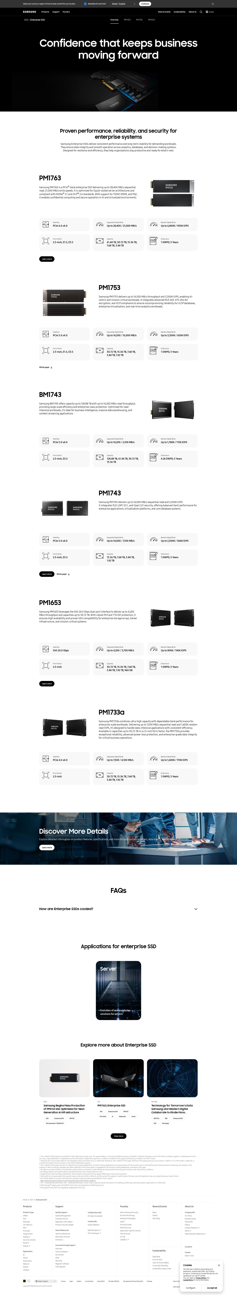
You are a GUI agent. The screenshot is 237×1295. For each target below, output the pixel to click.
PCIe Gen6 (103, 1116)
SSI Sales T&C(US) (113, 1281)
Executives (189, 1222)
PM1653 (151, 19)
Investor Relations (191, 1228)
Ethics (187, 1231)
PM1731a (156, 1118)
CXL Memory (27, 1225)
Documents (59, 1255)
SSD (26, 19)
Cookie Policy (188, 1280)
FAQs (57, 1258)
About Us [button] (192, 11)
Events (155, 1215)
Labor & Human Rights (161, 1262)
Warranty (58, 1261)
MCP (24, 1228)
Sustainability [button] (179, 11)
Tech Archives (125, 1234)
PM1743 (139, 19)
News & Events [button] (164, 11)
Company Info (190, 1212)
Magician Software (62, 1264)
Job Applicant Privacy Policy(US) (133, 1281)
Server (134, 1116)
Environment (157, 1259)
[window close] (219, 1265)
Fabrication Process (62, 1237)
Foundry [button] (66, 11)
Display (25, 1246)
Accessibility (89, 1281)
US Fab (122, 1237)
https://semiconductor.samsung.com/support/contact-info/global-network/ (68, 1180)
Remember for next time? (97, 4)
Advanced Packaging (127, 1218)
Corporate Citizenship (160, 1265)
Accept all (212, 1288)
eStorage (26, 1222)
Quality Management (62, 1216)
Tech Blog (156, 1218)
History (187, 1225)
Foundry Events (126, 1224)
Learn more (47, 259)
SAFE (122, 1222)
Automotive (27, 1261)
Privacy (63, 1281)
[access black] (24, 1281)
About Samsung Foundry (129, 1212)
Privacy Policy (201, 1278)
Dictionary (59, 1240)
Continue (145, 3)
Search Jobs (189, 1255)
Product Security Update (64, 1225)
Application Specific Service (130, 1230)
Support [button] (55, 11)
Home (25, 1200)
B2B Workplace (93, 1230)
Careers (188, 1252)
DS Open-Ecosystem (95, 1216)
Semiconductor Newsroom (194, 1234)
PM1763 (127, 19)
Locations (188, 1247)
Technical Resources (62, 1234)
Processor (26, 1231)
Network (26, 1264)
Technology (165, 1123)
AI (112, 1116)
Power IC (26, 1243)
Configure (190, 1288)
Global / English (118, 3)
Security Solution (29, 1240)
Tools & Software (61, 1252)
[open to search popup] (201, 12)
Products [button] (45, 11)
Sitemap (149, 1281)
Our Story (188, 1216)
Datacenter (122, 1116)
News (154, 1212)
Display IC (26, 1237)
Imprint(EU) (101, 1281)
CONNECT (123, 1240)
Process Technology (127, 1215)
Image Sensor (28, 1234)
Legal (71, 1281)
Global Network (93, 1225)
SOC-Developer (93, 1233)
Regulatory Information (64, 1222)
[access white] (28, 1281)
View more (118, 1136)
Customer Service (61, 1219)
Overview (114, 19)
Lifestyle (26, 1270)
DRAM (25, 1216)
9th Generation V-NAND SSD (55, 1123)
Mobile (25, 1267)
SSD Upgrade (60, 1266)
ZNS (166, 1118)
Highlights (156, 1256)
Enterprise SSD (59, 1118)
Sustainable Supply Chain (162, 1268)
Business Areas (190, 1219)
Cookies (79, 1281)
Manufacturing (125, 1227)
